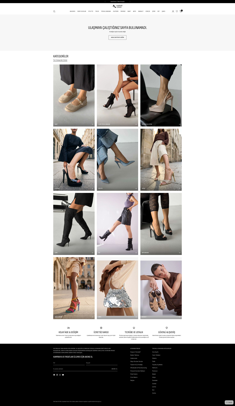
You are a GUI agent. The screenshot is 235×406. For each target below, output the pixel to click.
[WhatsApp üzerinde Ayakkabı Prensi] (60, 375)
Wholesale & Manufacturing (138, 368)
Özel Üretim (134, 374)
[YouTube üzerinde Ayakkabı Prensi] (63, 375)
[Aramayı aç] (54, 11)
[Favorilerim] (177, 11)
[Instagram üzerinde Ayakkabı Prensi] (57, 375)
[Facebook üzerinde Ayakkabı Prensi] (54, 375)
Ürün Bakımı (133, 377)
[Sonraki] (130, 1)
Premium (154, 371)
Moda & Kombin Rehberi (137, 371)
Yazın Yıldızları (156, 355)
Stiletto (154, 358)
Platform (154, 368)
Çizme (154, 387)
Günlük (154, 383)
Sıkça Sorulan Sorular (136, 361)
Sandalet (154, 380)
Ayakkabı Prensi (65, 401)
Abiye (154, 377)
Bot (153, 390)
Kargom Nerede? (135, 352)
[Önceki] (105, 1)
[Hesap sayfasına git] (173, 11)
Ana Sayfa (155, 352)
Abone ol (115, 368)
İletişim (132, 380)
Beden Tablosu (134, 355)
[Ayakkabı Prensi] (117, 6)
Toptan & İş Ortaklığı (136, 364)
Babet (154, 374)
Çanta (154, 393)
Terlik (153, 361)
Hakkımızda (133, 358)
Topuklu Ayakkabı (157, 364)
